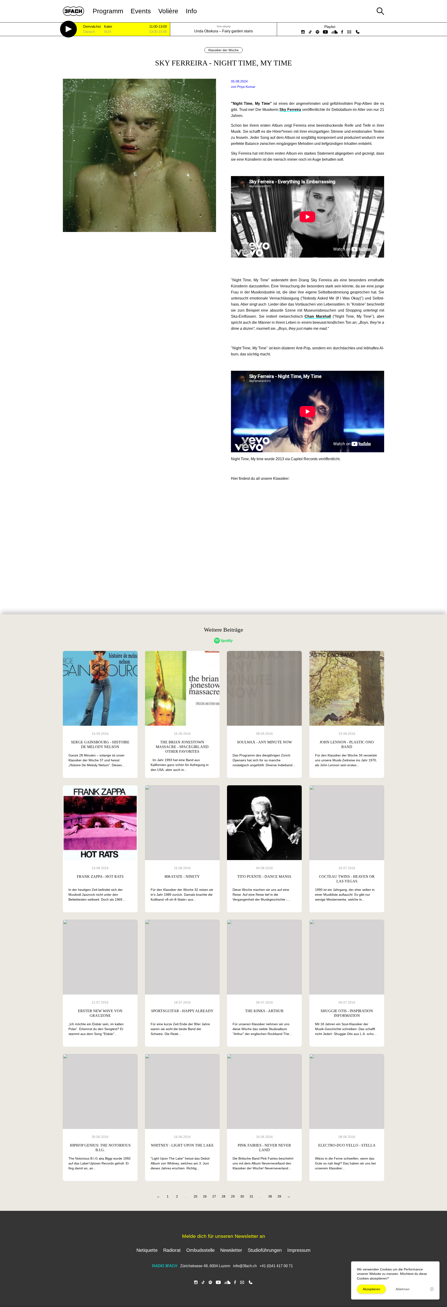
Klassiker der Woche (223, 50)
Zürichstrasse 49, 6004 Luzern (205, 1266)
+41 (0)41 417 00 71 (276, 1266)
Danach (89, 32)
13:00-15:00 (158, 32)
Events (141, 11)
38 (270, 1196)
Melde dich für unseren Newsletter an (223, 1236)
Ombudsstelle (200, 1250)
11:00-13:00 (158, 26)
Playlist (329, 27)
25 (195, 1196)
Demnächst (92, 26)
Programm (108, 11)
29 (233, 1196)
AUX (107, 32)
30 (242, 1196)
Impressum (299, 1250)
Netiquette (147, 1250)
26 (205, 1196)
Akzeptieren (371, 1289)
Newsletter (231, 1250)
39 (279, 1196)
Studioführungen (265, 1250)
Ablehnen (403, 1289)
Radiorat (172, 1250)
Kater (108, 26)
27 (214, 1196)
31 (251, 1196)
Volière (168, 11)
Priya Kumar (246, 86)
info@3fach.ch (245, 1266)
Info (191, 11)
